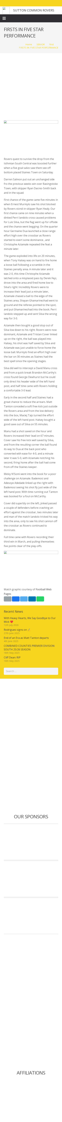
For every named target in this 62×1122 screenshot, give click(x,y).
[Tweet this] (24, 598)
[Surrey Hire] (31, 916)
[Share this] (16, 598)
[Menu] (4, 18)
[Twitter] (45, 3)
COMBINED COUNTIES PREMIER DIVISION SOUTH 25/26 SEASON (29, 647)
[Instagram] (51, 3)
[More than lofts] (31, 879)
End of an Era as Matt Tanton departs (26, 638)
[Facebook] (39, 3)
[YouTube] (56, 3)
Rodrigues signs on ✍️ (17, 629)
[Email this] (7, 598)
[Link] (6, 10)
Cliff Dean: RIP (12, 657)
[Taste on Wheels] (31, 842)
